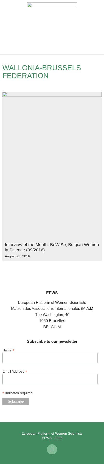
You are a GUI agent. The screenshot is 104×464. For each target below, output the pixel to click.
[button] (7, 27)
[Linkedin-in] (52, 449)
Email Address (14, 371)
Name (8, 350)
